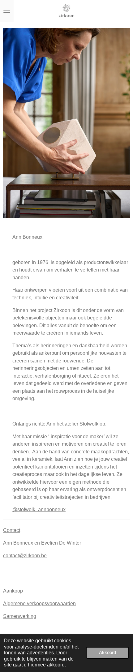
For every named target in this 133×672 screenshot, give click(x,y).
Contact (11, 530)
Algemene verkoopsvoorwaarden (39, 603)
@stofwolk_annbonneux (39, 509)
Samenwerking (19, 616)
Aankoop (13, 590)
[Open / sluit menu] (7, 11)
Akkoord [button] (107, 652)
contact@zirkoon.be (25, 555)
